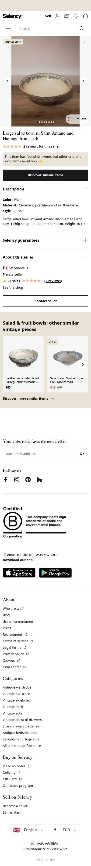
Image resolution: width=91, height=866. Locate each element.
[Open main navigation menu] (8, 28)
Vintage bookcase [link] (16, 694)
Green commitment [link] (18, 621)
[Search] (82, 28)
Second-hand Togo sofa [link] (21, 739)
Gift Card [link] (12, 779)
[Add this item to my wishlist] (84, 42)
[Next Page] (83, 81)
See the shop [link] (13, 287)
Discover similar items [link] (45, 175)
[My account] (57, 16)
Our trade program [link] (18, 785)
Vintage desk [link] (13, 707)
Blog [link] (6, 615)
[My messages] (67, 16)
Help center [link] (15, 667)
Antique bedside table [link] (20, 732)
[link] (13, 16)
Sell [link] (48, 16)
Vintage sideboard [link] (17, 700)
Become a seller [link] (15, 806)
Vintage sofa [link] (12, 713)
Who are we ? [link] (13, 608)
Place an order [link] (17, 766)
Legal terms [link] (15, 647)
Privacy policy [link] (16, 654)
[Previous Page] (7, 81)
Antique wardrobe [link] (17, 687)
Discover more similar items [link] (26, 398)
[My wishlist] (76, 16)
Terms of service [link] (18, 641)
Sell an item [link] (12, 812)
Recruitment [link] (15, 634)
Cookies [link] (11, 660)
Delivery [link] (12, 772)
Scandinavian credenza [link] (21, 726)
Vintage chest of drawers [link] (22, 719)
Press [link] (7, 628)
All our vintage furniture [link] (22, 745)
